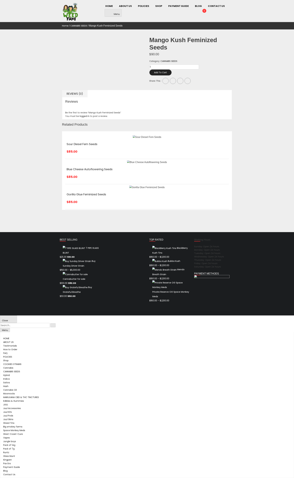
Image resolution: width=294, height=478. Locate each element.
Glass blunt (9, 456)
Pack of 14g (9, 445)
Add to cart (160, 72)
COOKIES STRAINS (12, 364)
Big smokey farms (12, 426)
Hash (5, 386)
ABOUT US (125, 6)
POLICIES (143, 6)
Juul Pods (8, 415)
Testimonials (10, 345)
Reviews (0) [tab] (75, 94)
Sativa (6, 382)
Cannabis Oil (10, 389)
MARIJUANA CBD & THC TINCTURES (21, 397)
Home (65, 25)
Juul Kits (7, 412)
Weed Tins (8, 423)
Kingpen (7, 459)
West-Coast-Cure (13, 434)
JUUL (5, 404)
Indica (6, 378)
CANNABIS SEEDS (78, 25)
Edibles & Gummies (13, 400)
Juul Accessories (12, 408)
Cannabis (8, 367)
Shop (158, 6)
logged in (84, 116)
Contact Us (216, 6)
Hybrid (6, 375)
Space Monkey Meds (14, 430)
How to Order (10, 349)
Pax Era (7, 463)
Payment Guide (178, 6)
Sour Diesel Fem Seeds (82, 144)
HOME (109, 6)
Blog (198, 6)
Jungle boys (9, 441)
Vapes (6, 437)
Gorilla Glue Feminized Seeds (86, 194)
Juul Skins (8, 419)
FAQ (5, 353)
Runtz (6, 452)
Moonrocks (9, 393)
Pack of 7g (9, 448)
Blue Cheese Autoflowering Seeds (90, 169)
